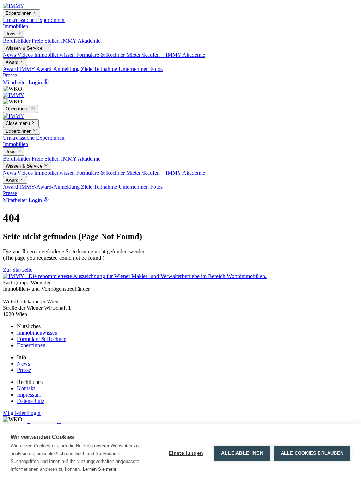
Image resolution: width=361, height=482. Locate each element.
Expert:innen (50, 20)
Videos (25, 55)
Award (11, 69)
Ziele (87, 69)
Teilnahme (106, 69)
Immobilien (15, 26)
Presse (10, 75)
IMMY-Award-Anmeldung (50, 69)
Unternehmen (134, 69)
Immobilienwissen (55, 55)
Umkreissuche (19, 20)
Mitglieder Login (22, 413)
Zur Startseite (17, 270)
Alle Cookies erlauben (312, 453)
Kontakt (26, 388)
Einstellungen (186, 453)
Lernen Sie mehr (99, 469)
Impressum (29, 395)
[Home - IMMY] (13, 6)
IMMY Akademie (80, 41)
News (10, 55)
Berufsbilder (17, 41)
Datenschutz (30, 401)
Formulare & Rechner (101, 55)
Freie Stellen (46, 41)
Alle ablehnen (242, 453)
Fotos (156, 69)
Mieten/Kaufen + (146, 55)
